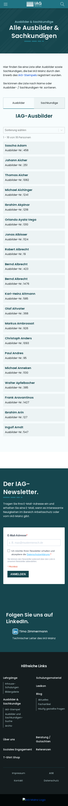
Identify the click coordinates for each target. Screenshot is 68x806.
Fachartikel (44, 704)
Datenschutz (51, 780)
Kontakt (18, 780)
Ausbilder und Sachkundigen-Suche (14, 717)
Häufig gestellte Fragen (51, 708)
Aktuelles (43, 699)
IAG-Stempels (27, 75)
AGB (51, 773)
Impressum (18, 773)
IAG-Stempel (12, 709)
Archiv (8, 725)
